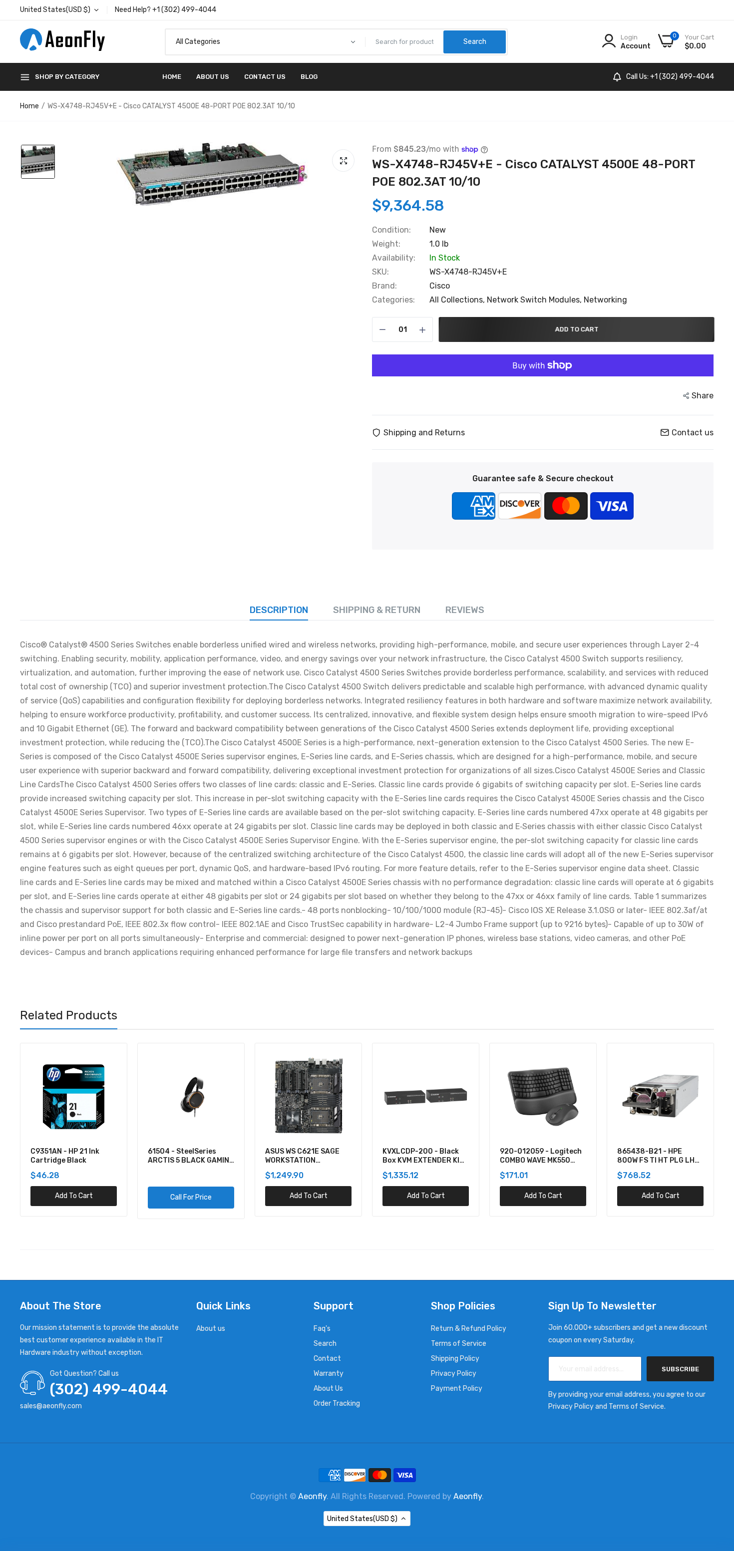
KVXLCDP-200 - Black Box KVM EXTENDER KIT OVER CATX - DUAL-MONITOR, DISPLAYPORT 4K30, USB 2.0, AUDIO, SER (308, 1156)
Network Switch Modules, (535, 300)
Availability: (393, 258)
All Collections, (458, 300)
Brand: (384, 286)
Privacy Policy (453, 1373)
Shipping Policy (455, 1358)
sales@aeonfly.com (51, 1406)
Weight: (386, 244)
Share (703, 395)
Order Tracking (337, 1403)
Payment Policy (456, 1388)
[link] (108, 1062)
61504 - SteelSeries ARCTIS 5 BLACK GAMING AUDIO (73, 1156)
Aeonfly (312, 1496)
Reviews (464, 610)
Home (171, 76)
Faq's (322, 1328)
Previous (19, 1131)
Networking (605, 300)
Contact (327, 1358)
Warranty (329, 1373)
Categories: (393, 300)
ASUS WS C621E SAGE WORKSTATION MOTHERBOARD (185, 1156)
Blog (309, 76)
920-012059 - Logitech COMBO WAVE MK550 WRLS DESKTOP (423, 1156)
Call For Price (73, 1197)
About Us (212, 76)
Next (714, 1131)
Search (325, 1343)
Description (279, 610)
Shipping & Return (376, 610)
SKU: (380, 272)
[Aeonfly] (62, 41)
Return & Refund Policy (468, 1328)
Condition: (391, 230)
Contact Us (265, 76)
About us (210, 1328)
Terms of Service (458, 1343)
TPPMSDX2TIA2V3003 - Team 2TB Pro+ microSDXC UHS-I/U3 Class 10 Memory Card (658, 1156)
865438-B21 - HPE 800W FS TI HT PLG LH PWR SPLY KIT (538, 1156)
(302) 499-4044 (109, 1389)
